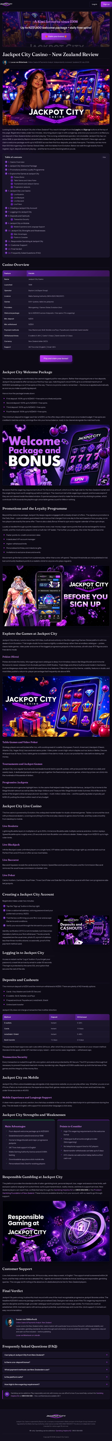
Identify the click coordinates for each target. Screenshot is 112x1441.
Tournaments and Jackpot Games (26, 184)
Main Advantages (20, 234)
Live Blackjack (19, 198)
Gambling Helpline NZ (63, 1190)
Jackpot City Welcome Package (23, 166)
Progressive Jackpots (22, 187)
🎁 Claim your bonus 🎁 (56, 36)
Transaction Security (21, 219)
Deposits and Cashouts (20, 216)
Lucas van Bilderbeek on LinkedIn (28, 1335)
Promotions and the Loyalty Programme (27, 170)
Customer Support (19, 245)
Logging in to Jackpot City (21, 212)
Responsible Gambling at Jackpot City (27, 241)
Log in (94, 4)
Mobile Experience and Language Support (29, 227)
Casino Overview (17, 162)
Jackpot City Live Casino (20, 191)
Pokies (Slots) (19, 177)
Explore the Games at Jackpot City (24, 174)
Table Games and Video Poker (25, 180)
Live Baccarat (19, 201)
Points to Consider (21, 237)
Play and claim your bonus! (56, 358)
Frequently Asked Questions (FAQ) (26, 253)
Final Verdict (16, 249)
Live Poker (18, 204)
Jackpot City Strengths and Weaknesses (28, 231)
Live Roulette (19, 194)
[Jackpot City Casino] (6, 4)
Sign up (106, 4)
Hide (104, 157)
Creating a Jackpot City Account (23, 208)
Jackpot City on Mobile (19, 223)
